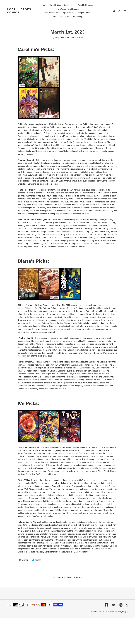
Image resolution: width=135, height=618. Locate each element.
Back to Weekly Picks (69, 577)
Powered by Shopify (120, 612)
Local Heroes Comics (19, 11)
